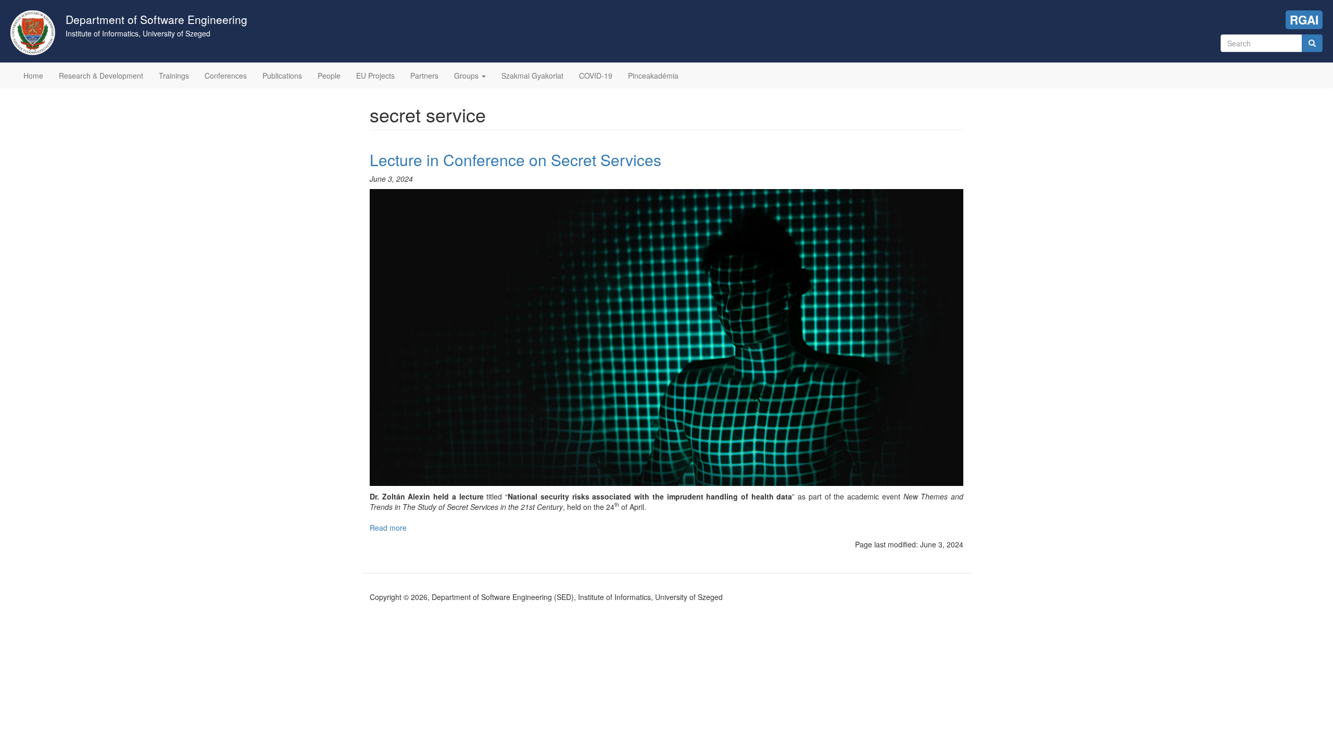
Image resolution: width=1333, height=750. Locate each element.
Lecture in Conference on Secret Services (515, 159)
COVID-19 (595, 75)
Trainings (174, 75)
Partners (424, 75)
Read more (388, 527)
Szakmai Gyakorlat (532, 75)
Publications (282, 75)
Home (33, 75)
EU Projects (375, 75)
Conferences (226, 75)
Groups (467, 75)
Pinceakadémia (653, 75)
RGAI (1304, 19)
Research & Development (101, 75)
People (329, 75)
